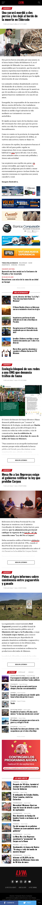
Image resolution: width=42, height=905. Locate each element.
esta (13, 152)
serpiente (6, 265)
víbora (14, 265)
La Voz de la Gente (10, 887)
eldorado (23, 263)
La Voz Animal (33, 887)
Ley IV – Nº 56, (30, 532)
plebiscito (35, 540)
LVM (30, 263)
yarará (22, 265)
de (34, 163)
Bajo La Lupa (22, 887)
